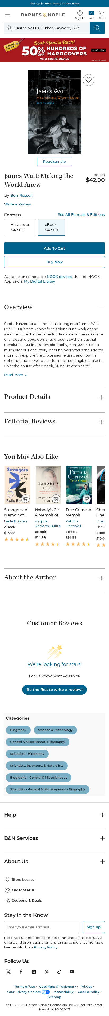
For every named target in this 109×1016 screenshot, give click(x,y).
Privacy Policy (45, 924)
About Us (16, 839)
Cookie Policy (88, 969)
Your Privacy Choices (24, 969)
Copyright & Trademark (57, 964)
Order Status (23, 867)
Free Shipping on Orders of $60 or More (54, 3)
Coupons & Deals (27, 877)
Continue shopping (54, 111)
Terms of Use (24, 964)
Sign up (94, 904)
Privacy (86, 964)
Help (10, 792)
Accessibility (64, 969)
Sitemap (54, 974)
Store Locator (24, 857)
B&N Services (21, 815)
